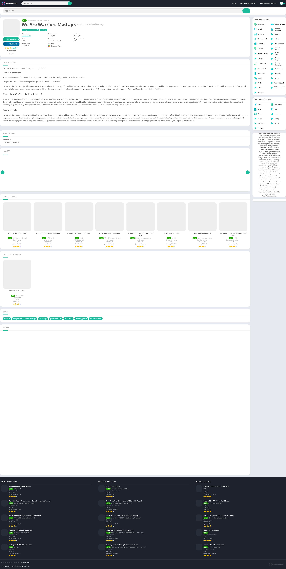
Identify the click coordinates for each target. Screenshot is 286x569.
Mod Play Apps (25, 563)
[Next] (247, 172)
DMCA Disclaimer (17, 566)
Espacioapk (43, 319)
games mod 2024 (55, 319)
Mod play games (81, 319)
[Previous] (2, 172)
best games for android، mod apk (24, 319)
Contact (27, 566)
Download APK (13, 39)
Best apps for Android (247, 3)
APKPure (7, 319)
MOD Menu (68, 319)
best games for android (268, 3)
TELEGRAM (13, 44)
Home (234, 3)
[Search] (70, 3)
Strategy (43, 30)
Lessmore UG (26, 36)
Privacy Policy (5, 566)
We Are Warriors (95, 319)
